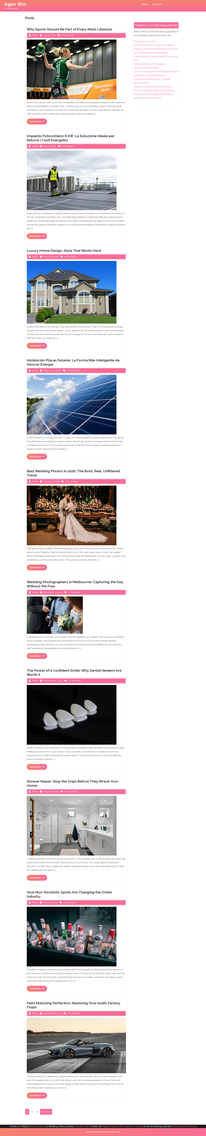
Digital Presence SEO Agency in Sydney (122, 1126)
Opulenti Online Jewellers (146, 68)
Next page (46, 1112)
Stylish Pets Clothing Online (147, 98)
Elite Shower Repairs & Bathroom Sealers (154, 45)
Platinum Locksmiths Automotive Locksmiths (156, 49)
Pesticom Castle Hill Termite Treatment (153, 86)
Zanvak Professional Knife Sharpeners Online (156, 71)
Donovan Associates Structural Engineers (154, 90)
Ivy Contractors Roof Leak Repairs (151, 52)
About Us (157, 4)
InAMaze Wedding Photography (150, 64)
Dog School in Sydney (145, 41)
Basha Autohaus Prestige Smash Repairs (154, 94)
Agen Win (15, 4)
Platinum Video (82, 1126)
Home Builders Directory (184, 1126)
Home (144, 4)
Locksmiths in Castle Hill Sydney (150, 75)
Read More (38, 122)
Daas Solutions (38, 1126)
